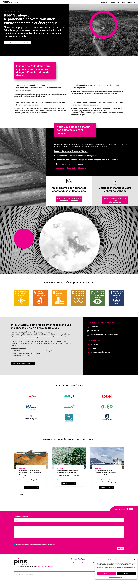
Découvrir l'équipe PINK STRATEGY (22, 364)
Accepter (106, 573)
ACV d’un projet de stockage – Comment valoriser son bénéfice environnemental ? (105, 473)
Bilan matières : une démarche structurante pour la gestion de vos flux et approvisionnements (30, 473)
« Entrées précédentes (19, 495)
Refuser (126, 573)
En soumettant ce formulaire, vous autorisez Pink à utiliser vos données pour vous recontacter (35, 544)
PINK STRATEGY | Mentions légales (115, 577)
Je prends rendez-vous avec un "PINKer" (17, 43)
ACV (118, 2)
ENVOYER (120, 548)
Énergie (113, 2)
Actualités (129, 2)
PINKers (123, 2)
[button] (135, 560)
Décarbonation (105, 2)
